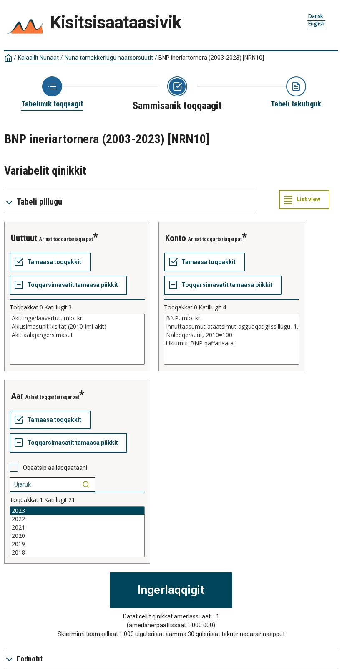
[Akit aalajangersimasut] (77, 335)
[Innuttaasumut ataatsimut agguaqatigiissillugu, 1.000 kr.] (231, 326)
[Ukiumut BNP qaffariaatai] (231, 343)
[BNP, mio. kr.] (231, 318)
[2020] (77, 536)
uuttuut (24, 238)
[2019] (77, 544)
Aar (17, 396)
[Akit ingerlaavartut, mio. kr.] (77, 318)
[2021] (77, 527)
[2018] (77, 552)
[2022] (77, 519)
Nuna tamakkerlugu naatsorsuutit (109, 57)
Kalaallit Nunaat (38, 57)
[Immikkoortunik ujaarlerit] (86, 484)
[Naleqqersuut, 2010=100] (231, 335)
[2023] (77, 511)
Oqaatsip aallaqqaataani (55, 467)
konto (175, 238)
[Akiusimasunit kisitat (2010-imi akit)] (77, 326)
